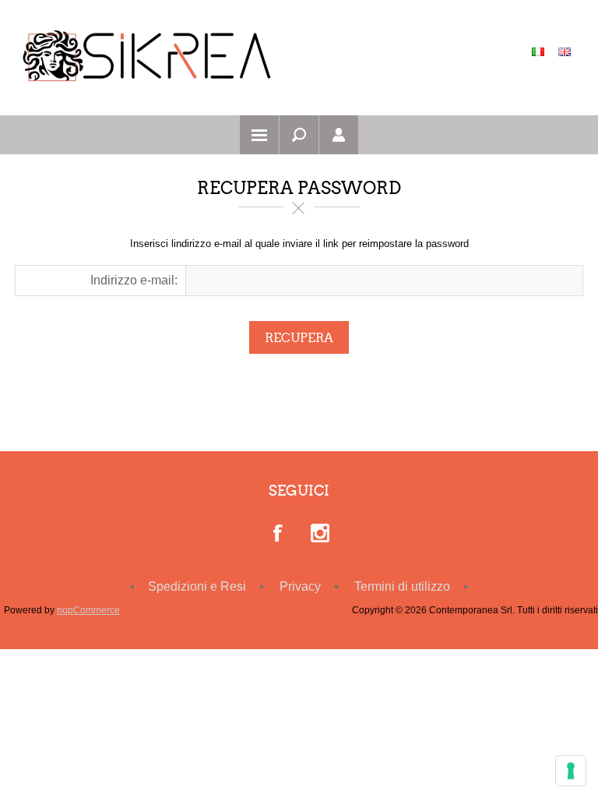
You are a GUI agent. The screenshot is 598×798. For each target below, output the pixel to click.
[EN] (564, 51)
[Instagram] (320, 534)
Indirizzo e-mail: (134, 280)
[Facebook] (278, 534)
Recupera (299, 337)
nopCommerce (88, 610)
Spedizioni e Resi (197, 586)
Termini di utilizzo (402, 586)
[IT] (538, 51)
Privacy (300, 586)
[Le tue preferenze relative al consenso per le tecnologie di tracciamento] (571, 771)
